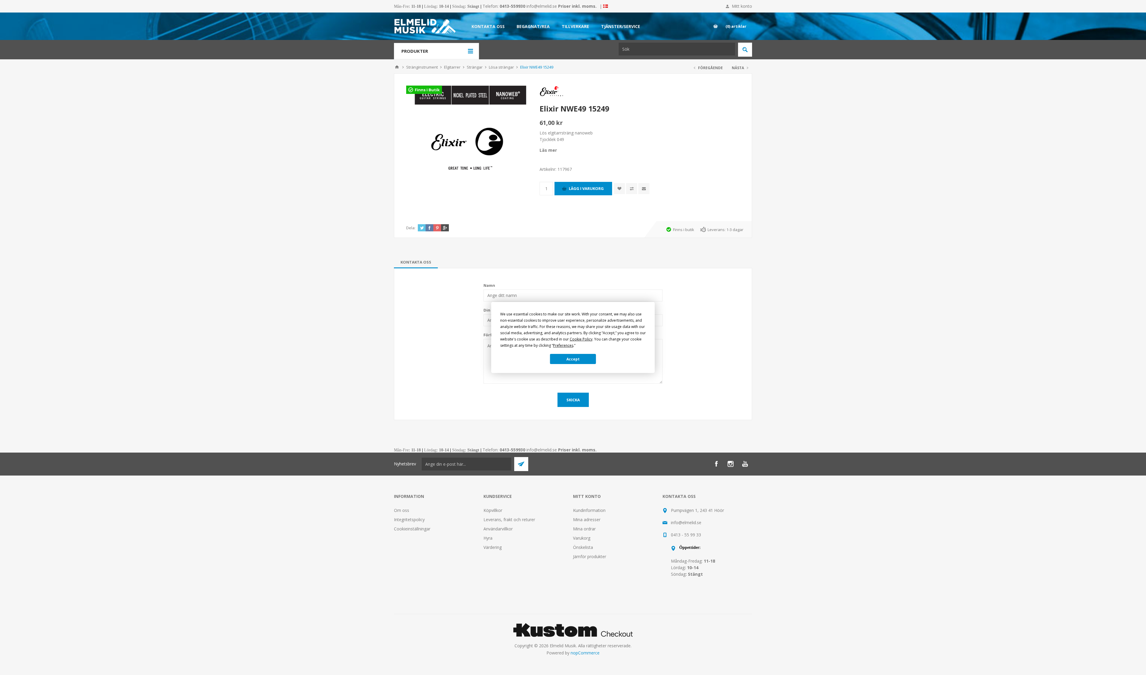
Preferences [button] (563, 345)
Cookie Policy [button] (581, 339)
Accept (573, 359)
